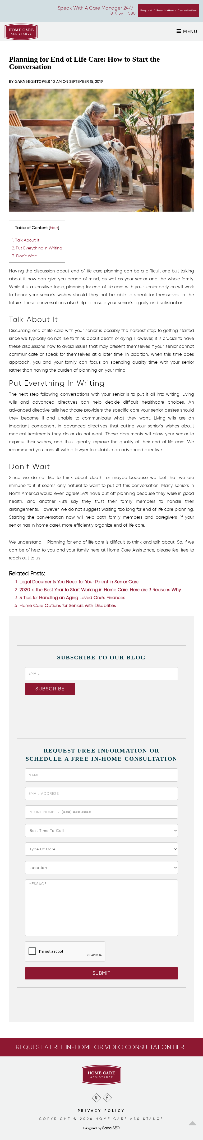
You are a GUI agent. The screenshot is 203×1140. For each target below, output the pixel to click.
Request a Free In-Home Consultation (168, 10)
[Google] (96, 1096)
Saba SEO (110, 1128)
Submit (101, 973)
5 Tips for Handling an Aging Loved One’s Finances (72, 597)
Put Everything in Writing (37, 247)
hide (54, 227)
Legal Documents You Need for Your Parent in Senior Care (79, 581)
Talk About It (25, 240)
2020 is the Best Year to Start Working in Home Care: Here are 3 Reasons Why (100, 589)
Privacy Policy (101, 1110)
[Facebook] (107, 1096)
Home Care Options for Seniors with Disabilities (68, 605)
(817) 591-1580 (122, 13)
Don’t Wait (24, 255)
